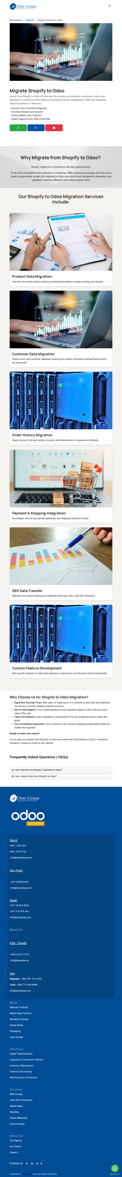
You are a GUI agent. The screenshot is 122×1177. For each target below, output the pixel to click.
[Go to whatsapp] (115, 1168)
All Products (16, 20)
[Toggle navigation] (109, 5)
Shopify (30, 20)
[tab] (61, 770)
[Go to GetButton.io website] (115, 1174)
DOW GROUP (27, 1174)
